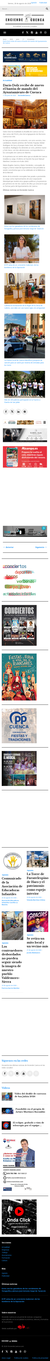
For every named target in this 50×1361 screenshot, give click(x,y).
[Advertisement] (25, 496)
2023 (11, 39)
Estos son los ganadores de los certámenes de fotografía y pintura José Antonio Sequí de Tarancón (24, 1289)
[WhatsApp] (36, 1074)
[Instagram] (17, 1074)
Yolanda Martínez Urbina (36, 900)
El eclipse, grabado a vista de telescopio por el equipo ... (28, 1124)
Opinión (34, 3)
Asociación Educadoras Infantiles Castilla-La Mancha (10, 902)
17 (23, 39)
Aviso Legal (6, 1358)
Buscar (47, 8)
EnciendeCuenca (24, 95)
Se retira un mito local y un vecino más (37, 942)
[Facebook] (5, 1074)
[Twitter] (11, 1074)
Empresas (5, 1250)
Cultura (4, 1260)
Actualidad (30, 39)
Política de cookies (21, 1358)
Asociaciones (7, 1255)
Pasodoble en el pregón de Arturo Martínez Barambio (30, 1110)
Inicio (5, 39)
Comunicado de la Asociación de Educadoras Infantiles (12, 886)
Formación (6, 1258)
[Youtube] (24, 1074)
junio (17, 39)
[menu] (5, 33)
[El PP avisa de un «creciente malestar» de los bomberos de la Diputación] (21, 249)
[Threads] (30, 1074)
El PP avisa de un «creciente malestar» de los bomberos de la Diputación (21, 1300)
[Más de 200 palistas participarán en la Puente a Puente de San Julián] (24, 385)
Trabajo (5, 1252)
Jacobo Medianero (33, 953)
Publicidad (43, 3)
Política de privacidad (40, 1358)
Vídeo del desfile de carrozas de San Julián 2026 (30, 1095)
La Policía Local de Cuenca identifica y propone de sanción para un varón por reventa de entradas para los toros (24, 362)
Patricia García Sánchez (10, 988)
